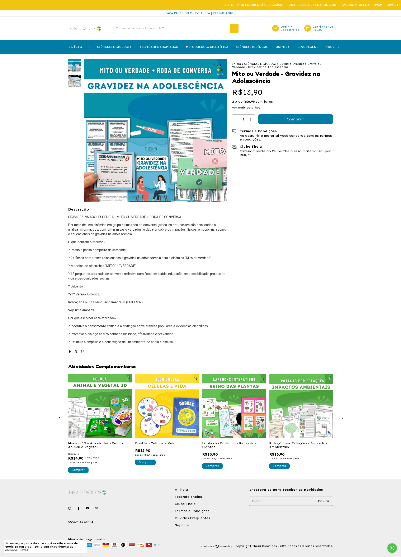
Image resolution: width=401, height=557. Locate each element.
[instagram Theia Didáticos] (69, 508)
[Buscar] (234, 28)
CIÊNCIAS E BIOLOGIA (114, 47)
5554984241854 (80, 522)
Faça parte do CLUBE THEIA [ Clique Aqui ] (200, 13)
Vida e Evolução (294, 63)
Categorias (75, 47)
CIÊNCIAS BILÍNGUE (252, 47)
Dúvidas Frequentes (192, 518)
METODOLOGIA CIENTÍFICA (207, 47)
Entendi (24, 550)
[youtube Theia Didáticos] (87, 508)
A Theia (181, 490)
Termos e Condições (192, 511)
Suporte (182, 525)
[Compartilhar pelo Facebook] (70, 351)
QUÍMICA (282, 47)
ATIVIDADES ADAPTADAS (159, 47)
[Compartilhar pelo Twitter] (76, 351)
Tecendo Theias (188, 497)
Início (236, 63)
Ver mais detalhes (246, 107)
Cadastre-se (289, 29)
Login (284, 26)
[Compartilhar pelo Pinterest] (82, 351)
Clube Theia (185, 504)
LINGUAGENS (307, 47)
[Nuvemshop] (217, 547)
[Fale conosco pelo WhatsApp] (392, 548)
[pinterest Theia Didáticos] (96, 508)
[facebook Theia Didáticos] (78, 508)
